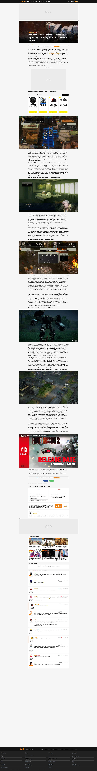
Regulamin (43, 749)
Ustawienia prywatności (62, 749)
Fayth (35, 612)
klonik (35, 663)
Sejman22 (36, 588)
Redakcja (73, 749)
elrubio (35, 573)
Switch (33, 483)
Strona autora (35, 513)
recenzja (30, 483)
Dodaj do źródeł (57, 46)
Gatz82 (35, 580)
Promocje (27, 1)
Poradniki (35, 1)
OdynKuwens (36, 629)
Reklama (69, 749)
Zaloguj (76, 1)
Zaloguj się (45, 566)
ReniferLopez (36, 619)
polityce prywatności (56, 769)
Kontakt (47, 749)
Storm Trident (44, 483)
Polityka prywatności (53, 749)
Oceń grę (65, 506)
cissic (36, 637)
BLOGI (49, 1)
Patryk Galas (36, 645)
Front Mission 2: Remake (54, 53)
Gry (31, 1)
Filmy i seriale (41, 1)
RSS (76, 749)
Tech (46, 1)
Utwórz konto (51, 566)
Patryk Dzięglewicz (31, 44)
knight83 (35, 596)
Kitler (35, 655)
